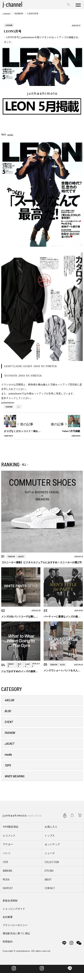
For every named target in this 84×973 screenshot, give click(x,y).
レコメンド (9, 835)
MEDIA (6, 879)
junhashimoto (7, 402)
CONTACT (50, 888)
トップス (50, 835)
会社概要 (8, 917)
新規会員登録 (10, 900)
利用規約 (8, 941)
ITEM (5, 862)
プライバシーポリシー (15, 925)
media (10, 134)
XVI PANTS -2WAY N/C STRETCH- (23, 375)
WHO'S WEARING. (14, 776)
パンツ (6, 853)
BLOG (7, 711)
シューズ (50, 853)
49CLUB (9, 700)
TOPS (7, 765)
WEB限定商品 (11, 826)
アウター (8, 844)
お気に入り (51, 826)
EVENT (8, 722)
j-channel (6, 13)
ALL (18, 406)
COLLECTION (52, 862)
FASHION (18, 13)
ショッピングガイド (14, 908)
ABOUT (48, 879)
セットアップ (52, 844)
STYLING (49, 870)
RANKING (7, 870)
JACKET (9, 743)
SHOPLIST (8, 888)
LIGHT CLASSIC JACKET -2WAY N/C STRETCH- (30, 366)
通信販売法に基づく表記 (16, 933)
